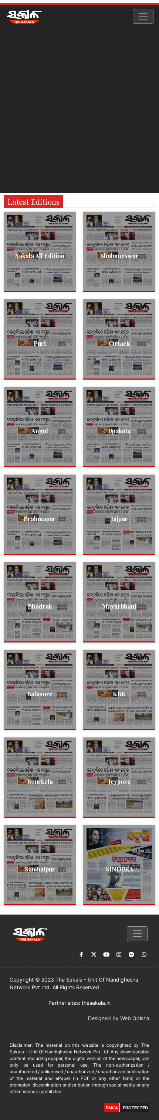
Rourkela (40, 781)
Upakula (119, 431)
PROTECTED (135, 1108)
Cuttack (119, 343)
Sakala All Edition (40, 256)
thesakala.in (96, 1003)
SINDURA (119, 869)
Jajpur (119, 518)
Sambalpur (40, 869)
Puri (40, 343)
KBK (119, 694)
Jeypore (119, 781)
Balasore (40, 694)
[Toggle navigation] (143, 16)
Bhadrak (40, 606)
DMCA (112, 1108)
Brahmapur (40, 518)
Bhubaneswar (119, 256)
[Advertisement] (79, 110)
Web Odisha (134, 1018)
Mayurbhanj (119, 606)
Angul (39, 431)
